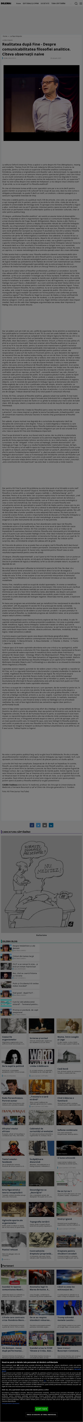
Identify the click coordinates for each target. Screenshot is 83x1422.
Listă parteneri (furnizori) (10, 1403)
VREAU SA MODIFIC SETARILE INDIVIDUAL (41, 1415)
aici (45, 1381)
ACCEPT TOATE (41, 1409)
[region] (41, 1390)
